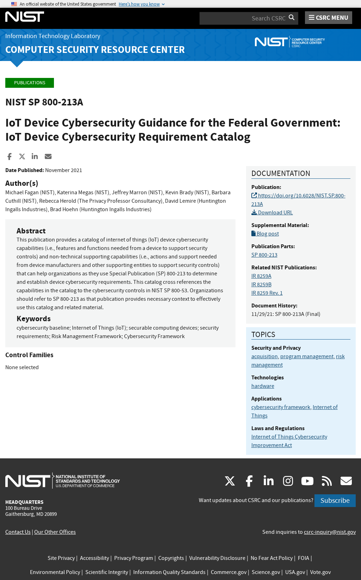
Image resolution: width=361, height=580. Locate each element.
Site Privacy (61, 558)
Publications (29, 82)
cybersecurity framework (280, 407)
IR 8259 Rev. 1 (267, 293)
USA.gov (295, 572)
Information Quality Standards (169, 572)
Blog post (267, 233)
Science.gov (266, 572)
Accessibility (94, 558)
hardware (262, 386)
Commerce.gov (228, 572)
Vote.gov (320, 572)
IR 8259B (261, 284)
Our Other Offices (55, 532)
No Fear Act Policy (272, 558)
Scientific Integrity (106, 572)
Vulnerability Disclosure (217, 558)
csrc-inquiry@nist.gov (330, 532)
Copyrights (171, 558)
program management (307, 356)
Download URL (275, 212)
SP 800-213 (264, 254)
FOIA (303, 558)
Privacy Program (133, 558)
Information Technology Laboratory (52, 36)
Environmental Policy (55, 572)
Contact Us (18, 532)
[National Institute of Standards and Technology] (62, 480)
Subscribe (335, 500)
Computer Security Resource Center (95, 49)
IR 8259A (261, 276)
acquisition (264, 356)
